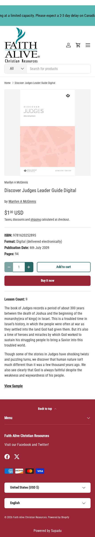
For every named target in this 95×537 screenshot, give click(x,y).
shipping (35, 219)
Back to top (45, 408)
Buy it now (47, 281)
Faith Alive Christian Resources (30, 517)
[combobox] (47, 68)
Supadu (56, 531)
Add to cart (63, 267)
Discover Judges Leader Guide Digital (35, 83)
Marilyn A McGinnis (16, 182)
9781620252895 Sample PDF (13, 386)
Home (7, 83)
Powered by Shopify (58, 517)
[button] (78, 45)
